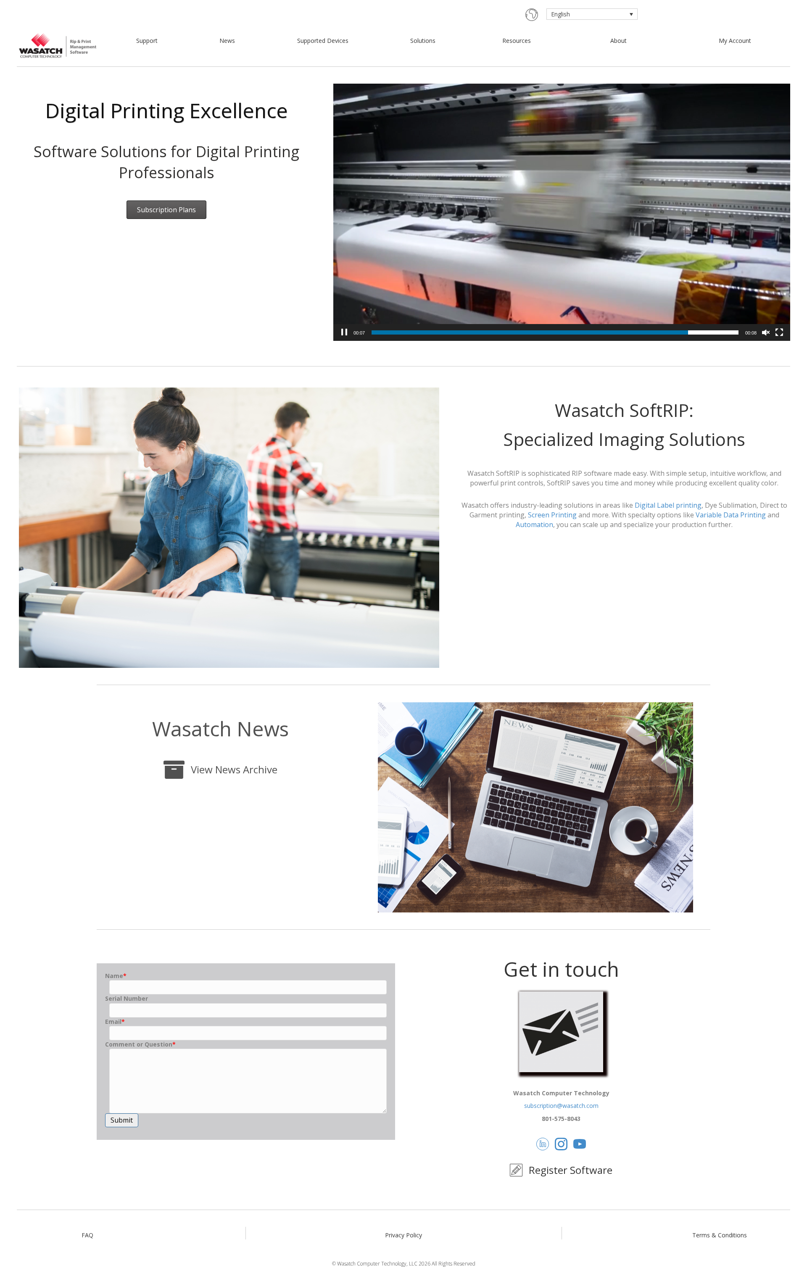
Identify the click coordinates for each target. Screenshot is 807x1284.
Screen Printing (552, 514)
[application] (561, 212)
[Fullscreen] (779, 332)
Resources (516, 41)
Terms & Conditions (719, 1235)
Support (147, 41)
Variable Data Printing (731, 514)
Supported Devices (322, 41)
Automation (534, 524)
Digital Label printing (668, 505)
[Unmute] (766, 332)
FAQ (87, 1235)
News (227, 41)
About (618, 41)
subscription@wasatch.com (561, 1106)
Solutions (422, 41)
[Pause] (344, 332)
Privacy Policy (403, 1235)
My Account (735, 41)
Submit (122, 1120)
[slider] (555, 332)
